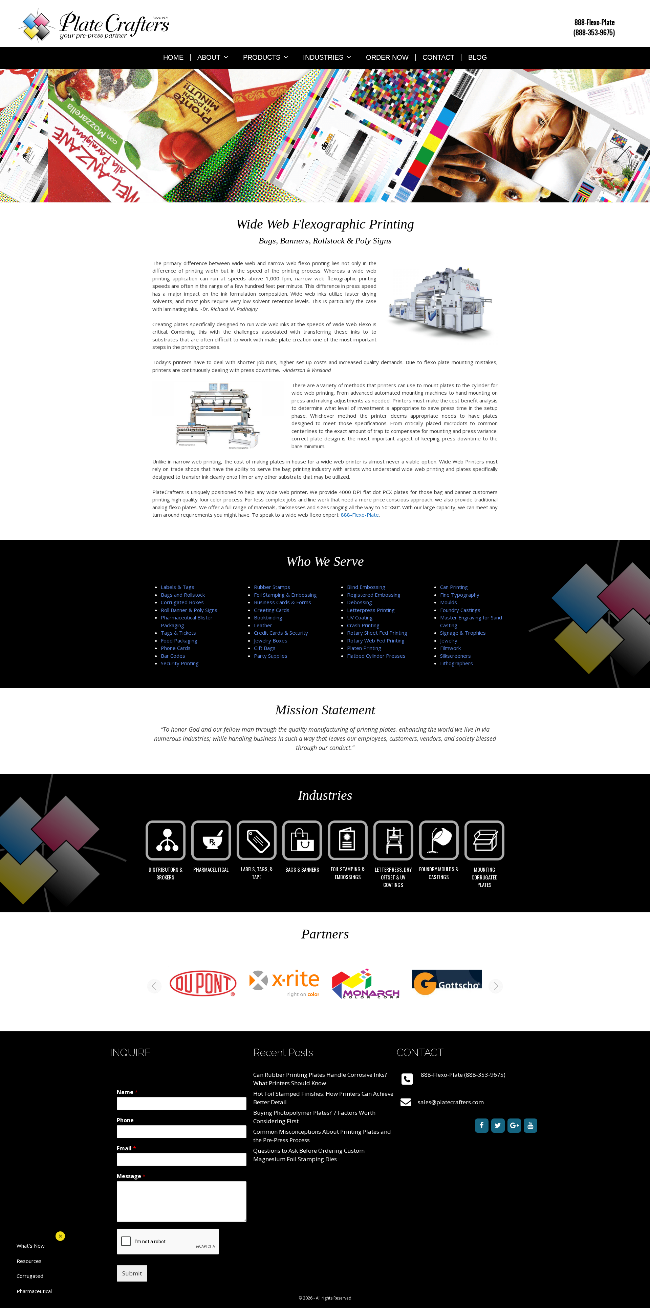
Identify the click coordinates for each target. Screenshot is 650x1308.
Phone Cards (176, 648)
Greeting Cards (271, 610)
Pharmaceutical (211, 869)
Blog (477, 57)
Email (126, 1148)
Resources (29, 1260)
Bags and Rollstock (183, 594)
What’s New (31, 1245)
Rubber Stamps (272, 586)
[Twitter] (498, 1125)
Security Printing (180, 663)
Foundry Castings (460, 610)
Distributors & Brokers (165, 873)
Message (131, 1176)
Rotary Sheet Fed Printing (377, 632)
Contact (438, 57)
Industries (323, 57)
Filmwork (450, 648)
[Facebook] (482, 1125)
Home (173, 57)
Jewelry (448, 640)
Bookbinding (268, 617)
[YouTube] (530, 1125)
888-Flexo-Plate (360, 514)
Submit (132, 1273)
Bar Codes (173, 655)
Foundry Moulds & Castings (438, 872)
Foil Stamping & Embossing (285, 594)
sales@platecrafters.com (451, 1102)
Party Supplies (270, 655)
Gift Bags (265, 648)
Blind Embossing (366, 586)
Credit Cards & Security (281, 632)
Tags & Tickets (178, 632)
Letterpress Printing (371, 610)
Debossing (359, 602)
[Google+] (514, 1125)
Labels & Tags (177, 586)
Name (127, 1092)
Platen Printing (364, 648)
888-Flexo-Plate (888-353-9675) (594, 27)
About (208, 57)
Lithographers (456, 663)
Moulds (448, 602)
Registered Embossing (373, 594)
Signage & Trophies (463, 632)
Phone (125, 1120)
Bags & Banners (302, 869)
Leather (263, 625)
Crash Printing (363, 625)
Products (261, 57)
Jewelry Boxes (270, 640)
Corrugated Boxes (182, 602)
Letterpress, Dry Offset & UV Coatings (393, 877)
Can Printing (454, 586)
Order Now (387, 57)
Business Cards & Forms (282, 602)
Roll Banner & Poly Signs (189, 610)
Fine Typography (459, 594)
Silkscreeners (455, 655)
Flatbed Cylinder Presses (376, 655)
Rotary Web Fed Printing (376, 640)
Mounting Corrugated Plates (485, 877)
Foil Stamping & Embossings (348, 872)
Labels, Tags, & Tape (257, 872)
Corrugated (30, 1275)
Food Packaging (179, 640)
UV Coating (360, 617)
